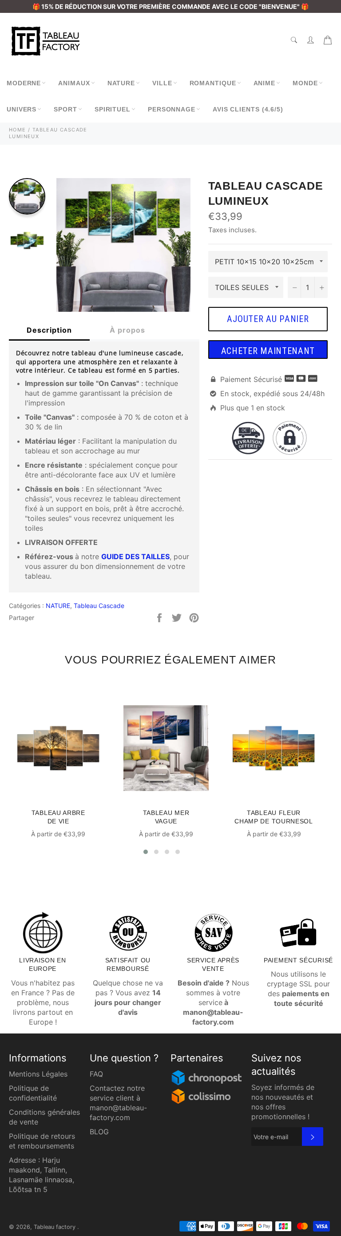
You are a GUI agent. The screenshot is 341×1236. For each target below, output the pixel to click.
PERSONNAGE (171, 109)
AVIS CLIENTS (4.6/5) (248, 109)
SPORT (65, 109)
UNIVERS (21, 109)
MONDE (305, 83)
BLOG (99, 1131)
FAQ (96, 1073)
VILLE (162, 83)
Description (49, 330)
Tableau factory (55, 1227)
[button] (145, 851)
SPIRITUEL (113, 109)
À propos (127, 330)
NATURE (121, 83)
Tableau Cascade (99, 605)
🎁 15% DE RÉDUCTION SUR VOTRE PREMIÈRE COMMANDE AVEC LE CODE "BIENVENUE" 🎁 (170, 6)
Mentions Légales (38, 1073)
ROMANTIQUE (213, 83)
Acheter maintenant (268, 351)
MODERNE (24, 83)
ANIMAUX (74, 83)
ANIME (265, 83)
